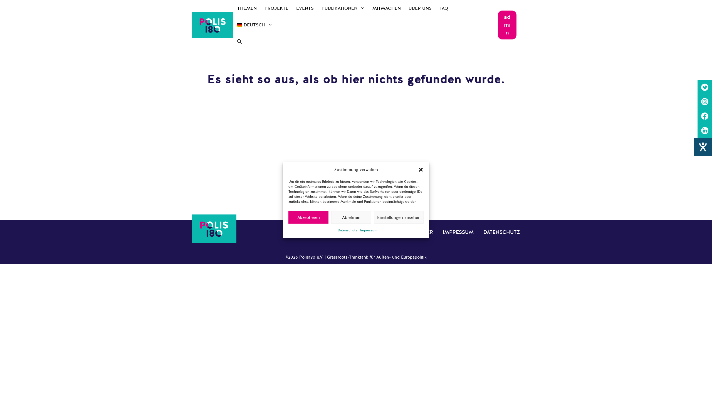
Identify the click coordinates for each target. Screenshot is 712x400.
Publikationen (339, 8)
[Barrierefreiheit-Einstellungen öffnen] (703, 147)
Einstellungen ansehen (399, 217)
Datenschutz (347, 230)
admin (507, 24)
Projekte (276, 8)
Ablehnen (351, 217)
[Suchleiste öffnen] (239, 41)
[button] (421, 169)
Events (305, 8)
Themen (247, 8)
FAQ (443, 8)
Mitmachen (386, 8)
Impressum (368, 230)
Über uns (420, 8)
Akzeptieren (308, 217)
